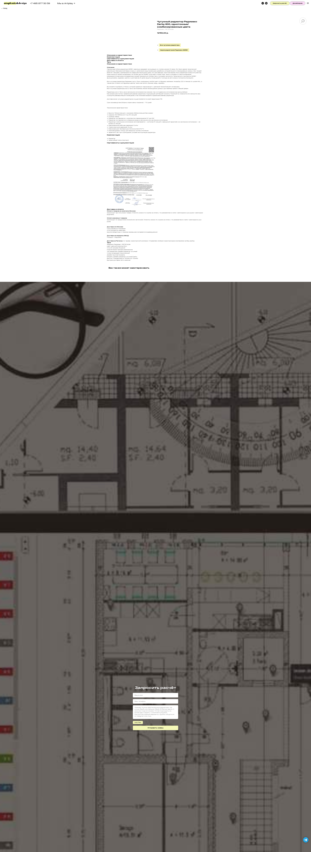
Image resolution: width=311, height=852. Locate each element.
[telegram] (263, 3)
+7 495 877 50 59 (40, 3)
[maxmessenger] (266, 3)
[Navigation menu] (308, 3)
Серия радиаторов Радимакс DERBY (174, 50)
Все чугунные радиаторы (170, 45)
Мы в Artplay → (66, 3)
